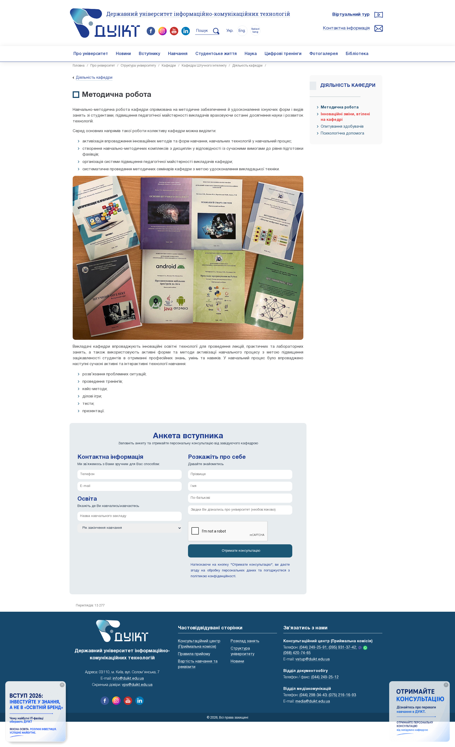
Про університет (90, 54)
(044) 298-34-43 (313, 695)
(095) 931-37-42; (343, 647)
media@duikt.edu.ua (312, 701)
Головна (79, 65)
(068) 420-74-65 (297, 653)
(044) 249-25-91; (313, 647)
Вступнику (149, 54)
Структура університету (138, 65)
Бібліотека (357, 54)
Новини (123, 54)
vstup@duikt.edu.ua (312, 659)
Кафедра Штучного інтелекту (204, 65)
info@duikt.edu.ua (128, 678)
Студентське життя (216, 54)
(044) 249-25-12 (325, 677)
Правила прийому (194, 654)
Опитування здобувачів (342, 126)
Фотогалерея (323, 54)
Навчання (177, 54)
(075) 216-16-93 (342, 695)
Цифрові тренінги (283, 54)
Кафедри (169, 65)
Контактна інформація (346, 28)
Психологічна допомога (342, 133)
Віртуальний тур (351, 15)
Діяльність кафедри (247, 65)
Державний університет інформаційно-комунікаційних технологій (198, 13)
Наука (251, 54)
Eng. (242, 31)
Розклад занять (245, 641)
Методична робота (340, 107)
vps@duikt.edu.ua (137, 685)
